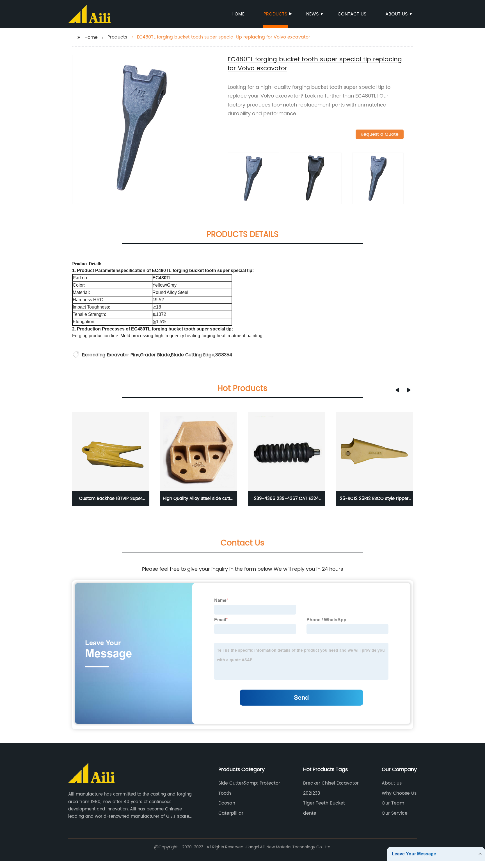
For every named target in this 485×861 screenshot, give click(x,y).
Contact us (352, 14)
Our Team (393, 803)
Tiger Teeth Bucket (324, 803)
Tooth (224, 793)
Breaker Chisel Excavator (331, 783)
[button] (397, 390)
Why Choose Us (399, 793)
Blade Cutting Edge (192, 355)
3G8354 (223, 355)
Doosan (226, 803)
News (312, 14)
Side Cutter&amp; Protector (249, 783)
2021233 (311, 793)
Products (275, 14)
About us (396, 14)
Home (238, 14)
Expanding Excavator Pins (110, 355)
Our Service (395, 813)
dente (309, 813)
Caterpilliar (230, 813)
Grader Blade (155, 355)
